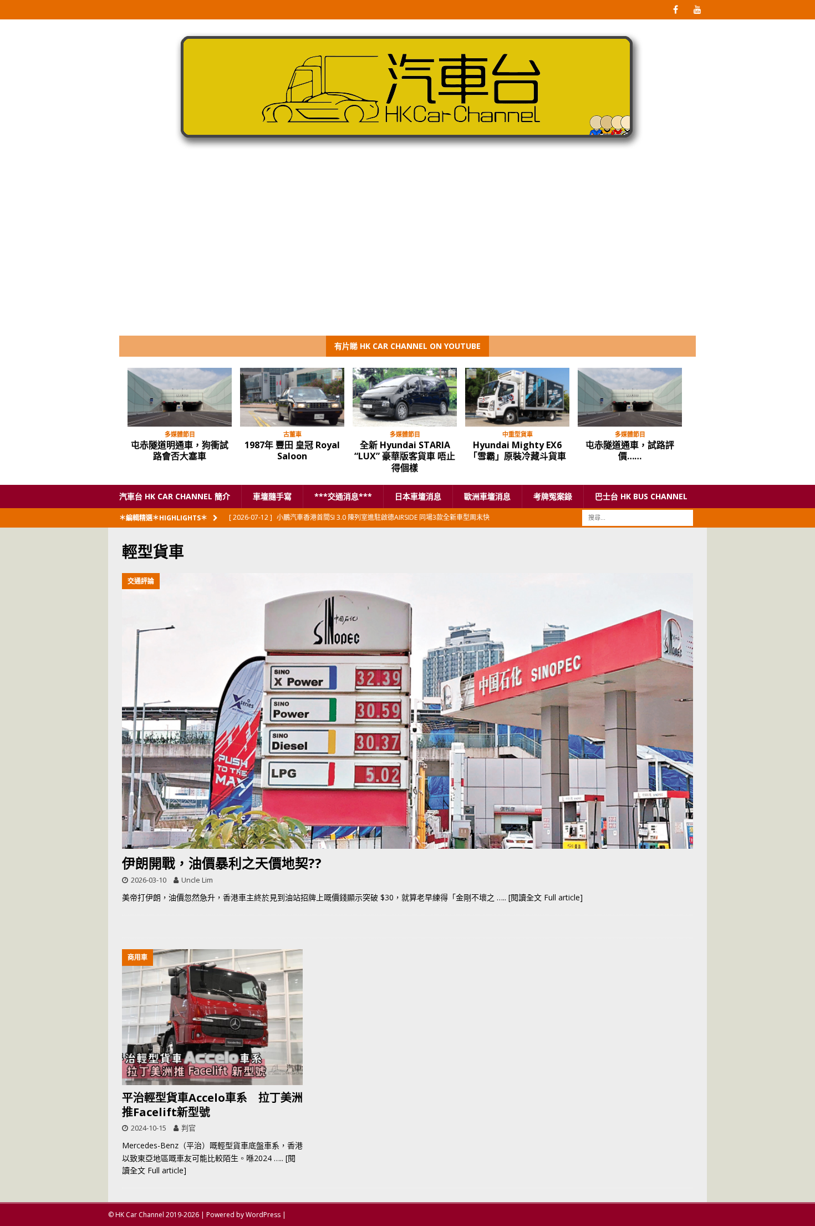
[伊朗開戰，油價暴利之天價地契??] (407, 711)
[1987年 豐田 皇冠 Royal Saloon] (292, 397)
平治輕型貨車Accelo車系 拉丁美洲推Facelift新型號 (212, 1104)
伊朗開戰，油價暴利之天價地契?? (222, 863)
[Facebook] (675, 9)
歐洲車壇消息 (487, 496)
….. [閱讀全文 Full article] (540, 897)
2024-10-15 (148, 1128)
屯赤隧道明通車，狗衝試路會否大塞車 (179, 451)
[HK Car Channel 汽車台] (407, 151)
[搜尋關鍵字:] (637, 517)
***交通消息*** (343, 496)
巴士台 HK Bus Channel (641, 496)
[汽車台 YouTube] (697, 9)
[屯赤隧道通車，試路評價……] (630, 397)
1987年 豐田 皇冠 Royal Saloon (292, 451)
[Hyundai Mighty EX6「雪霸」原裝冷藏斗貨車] (517, 397)
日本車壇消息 (418, 496)
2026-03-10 (148, 880)
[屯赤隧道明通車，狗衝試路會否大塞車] (180, 397)
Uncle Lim (197, 880)
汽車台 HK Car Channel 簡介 (174, 496)
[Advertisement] (407, 252)
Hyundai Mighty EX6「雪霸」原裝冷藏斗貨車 (517, 451)
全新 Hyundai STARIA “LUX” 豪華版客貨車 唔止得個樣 (404, 456)
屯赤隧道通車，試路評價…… (629, 451)
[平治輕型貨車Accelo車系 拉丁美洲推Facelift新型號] (212, 1017)
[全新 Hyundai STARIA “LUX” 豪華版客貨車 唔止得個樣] (405, 397)
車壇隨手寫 (272, 496)
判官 (188, 1128)
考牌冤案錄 (552, 496)
